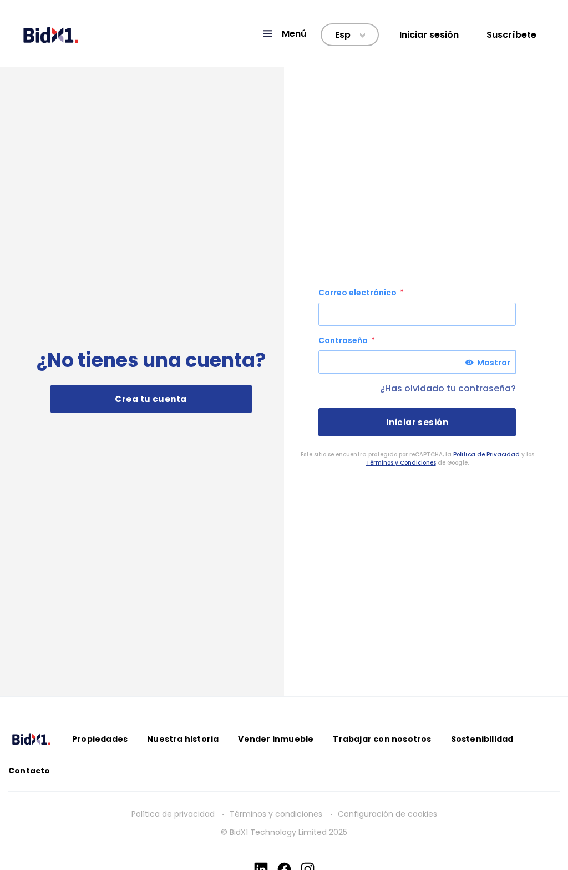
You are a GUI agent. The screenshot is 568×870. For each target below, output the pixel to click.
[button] (284, 34)
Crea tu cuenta (150, 399)
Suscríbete (511, 34)
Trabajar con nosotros (382, 739)
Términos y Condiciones (401, 463)
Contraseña (343, 340)
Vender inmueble (275, 739)
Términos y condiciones (277, 813)
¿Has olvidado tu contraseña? (448, 388)
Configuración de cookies (387, 813)
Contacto (29, 771)
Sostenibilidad (482, 739)
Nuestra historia (183, 739)
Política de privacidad (173, 813)
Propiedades (100, 739)
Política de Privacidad (486, 454)
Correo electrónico (358, 292)
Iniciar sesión (429, 34)
